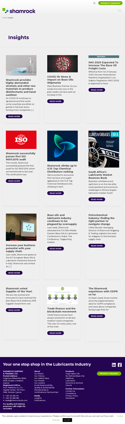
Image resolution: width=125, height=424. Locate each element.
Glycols (69, 385)
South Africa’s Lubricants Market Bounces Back (100, 174)
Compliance (71, 393)
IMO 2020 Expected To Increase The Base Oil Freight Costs (103, 65)
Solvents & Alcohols (74, 383)
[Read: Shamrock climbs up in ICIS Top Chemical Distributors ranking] (62, 146)
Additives (70, 378)
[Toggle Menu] (119, 10)
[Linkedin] (114, 365)
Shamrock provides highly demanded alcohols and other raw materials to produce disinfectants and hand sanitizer (21, 87)
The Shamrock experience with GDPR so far (103, 291)
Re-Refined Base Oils (75, 376)
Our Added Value (41, 378)
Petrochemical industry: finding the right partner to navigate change (102, 220)
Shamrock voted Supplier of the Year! (19, 290)
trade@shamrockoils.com (16, 400)
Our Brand (38, 374)
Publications (39, 400)
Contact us (70, 391)
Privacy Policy (72, 396)
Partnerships (52, 392)
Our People (39, 381)
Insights (38, 398)
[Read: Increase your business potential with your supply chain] (21, 227)
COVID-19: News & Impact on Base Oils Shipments (60, 79)
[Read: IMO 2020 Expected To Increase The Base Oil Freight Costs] (104, 56)
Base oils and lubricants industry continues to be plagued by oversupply (62, 220)
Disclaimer (70, 398)
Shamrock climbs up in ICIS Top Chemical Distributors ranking (62, 168)
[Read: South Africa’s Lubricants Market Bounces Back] (104, 149)
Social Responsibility (43, 385)
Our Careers (39, 383)
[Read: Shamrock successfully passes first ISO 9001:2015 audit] (21, 139)
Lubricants (70, 381)
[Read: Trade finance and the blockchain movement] (62, 295)
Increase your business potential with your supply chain (20, 248)
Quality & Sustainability (44, 387)
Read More (15, 116)
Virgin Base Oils (73, 374)
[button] (94, 3)
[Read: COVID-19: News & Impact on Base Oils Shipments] (62, 63)
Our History (39, 376)
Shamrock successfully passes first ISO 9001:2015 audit (20, 156)
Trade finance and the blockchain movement (61, 310)
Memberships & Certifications (41, 391)
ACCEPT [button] (67, 420)
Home (4, 18)
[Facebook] (120, 365)
